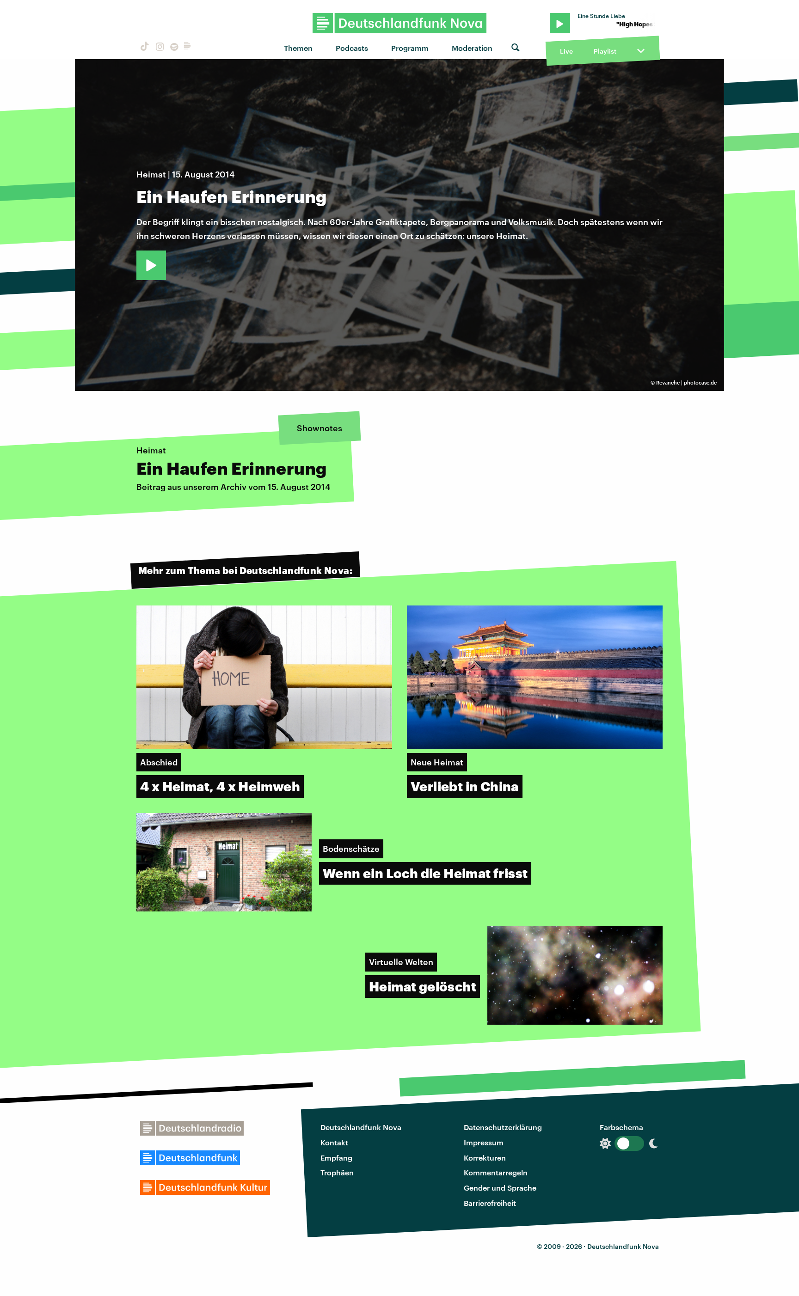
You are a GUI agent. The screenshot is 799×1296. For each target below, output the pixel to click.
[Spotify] (173, 48)
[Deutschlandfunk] (187, 48)
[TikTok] (143, 48)
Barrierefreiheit (490, 1202)
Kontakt (334, 1142)
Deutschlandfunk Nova (360, 1127)
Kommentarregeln (496, 1172)
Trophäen (337, 1172)
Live (566, 51)
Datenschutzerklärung (503, 1127)
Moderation (472, 47)
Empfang (336, 1157)
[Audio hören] (151, 265)
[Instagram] (158, 48)
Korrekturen (485, 1157)
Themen (298, 47)
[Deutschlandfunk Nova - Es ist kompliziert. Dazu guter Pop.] (400, 23)
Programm (410, 47)
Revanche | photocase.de (686, 382)
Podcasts (352, 47)
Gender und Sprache (500, 1187)
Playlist (605, 51)
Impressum (484, 1142)
